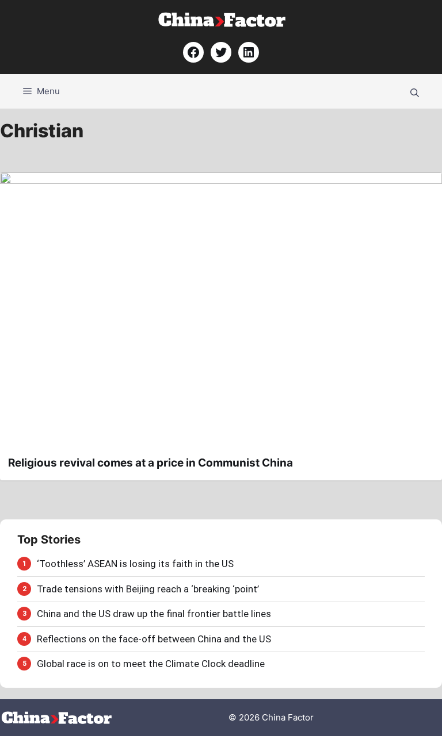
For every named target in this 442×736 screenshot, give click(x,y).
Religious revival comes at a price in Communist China (150, 462)
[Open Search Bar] (414, 91)
